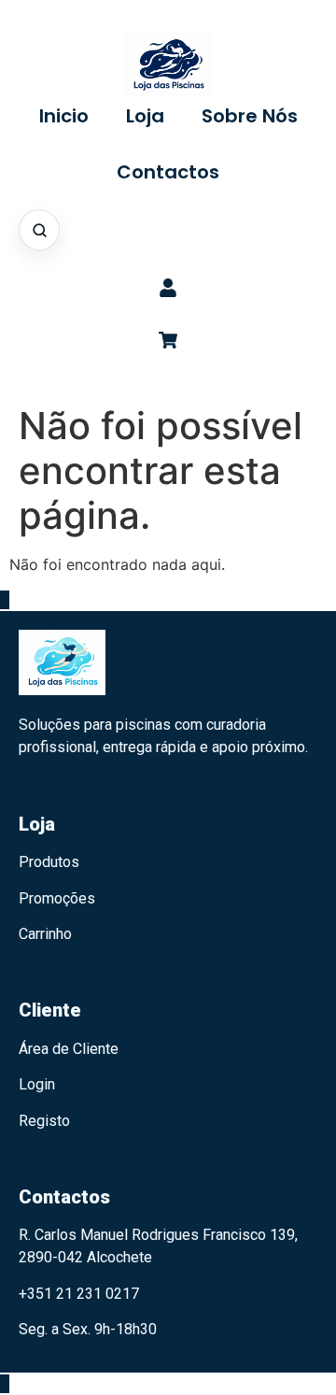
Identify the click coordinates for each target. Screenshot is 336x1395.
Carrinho (45, 934)
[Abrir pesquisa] (39, 229)
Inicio (64, 116)
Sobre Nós (250, 116)
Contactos (168, 172)
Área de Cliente (69, 1049)
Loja (145, 116)
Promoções (57, 898)
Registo (44, 1121)
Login (37, 1084)
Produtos (49, 862)
